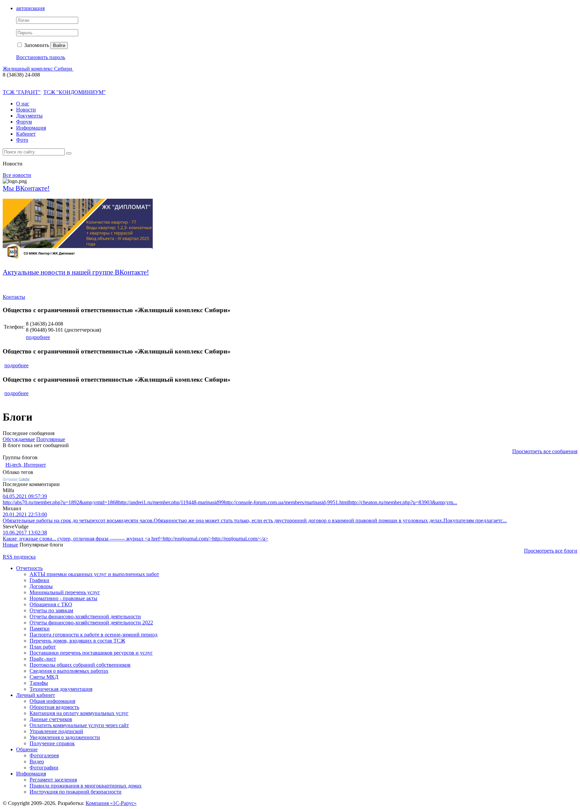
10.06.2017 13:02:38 (25, 532)
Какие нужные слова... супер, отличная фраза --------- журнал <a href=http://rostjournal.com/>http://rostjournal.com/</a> (135, 538)
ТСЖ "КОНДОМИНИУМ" (74, 92)
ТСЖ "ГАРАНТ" (22, 92)
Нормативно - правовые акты (63, 598)
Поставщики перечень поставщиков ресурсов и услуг (91, 653)
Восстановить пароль (40, 57)
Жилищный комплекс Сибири (38, 69)
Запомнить (36, 45)
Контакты (14, 297)
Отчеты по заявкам (51, 610)
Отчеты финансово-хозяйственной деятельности (85, 616)
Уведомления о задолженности (65, 737)
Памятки (40, 628)
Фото (22, 140)
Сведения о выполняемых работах (69, 671)
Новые (10, 545)
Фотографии (44, 767)
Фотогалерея (44, 755)
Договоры (41, 586)
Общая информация (52, 701)
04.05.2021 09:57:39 (25, 496)
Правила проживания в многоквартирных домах (86, 786)
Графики (39, 580)
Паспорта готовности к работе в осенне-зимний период (93, 634)
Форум (24, 122)
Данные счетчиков (51, 719)
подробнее (38, 337)
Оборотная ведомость (54, 707)
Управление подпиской (56, 731)
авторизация (30, 8)
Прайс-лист (43, 659)
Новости (26, 109)
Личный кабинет (35, 695)
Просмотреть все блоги (550, 551)
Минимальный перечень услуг (65, 592)
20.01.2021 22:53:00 (25, 514)
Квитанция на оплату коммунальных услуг (79, 713)
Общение (27, 749)
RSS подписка (19, 557)
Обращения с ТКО (51, 604)
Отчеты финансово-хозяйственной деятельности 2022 (91, 622)
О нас (22, 103)
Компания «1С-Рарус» (111, 803)
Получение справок (52, 743)
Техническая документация (61, 689)
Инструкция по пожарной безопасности (76, 792)
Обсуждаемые (19, 439)
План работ (43, 647)
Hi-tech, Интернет (25, 465)
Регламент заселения (53, 779)
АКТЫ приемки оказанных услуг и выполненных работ (94, 574)
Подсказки (10, 479)
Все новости (17, 175)
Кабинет (26, 134)
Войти (59, 45)
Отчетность (29, 568)
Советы (24, 479)
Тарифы (39, 683)
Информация (31, 128)
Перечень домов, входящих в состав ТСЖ (77, 641)
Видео (37, 761)
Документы (29, 115)
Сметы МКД (44, 677)
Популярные (50, 439)
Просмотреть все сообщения (544, 451)
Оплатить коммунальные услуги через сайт (79, 725)
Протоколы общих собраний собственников (80, 665)
